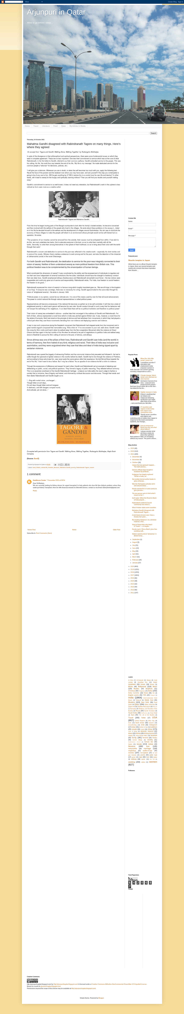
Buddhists (149, 689)
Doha (150, 691)
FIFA (144, 695)
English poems (133, 695)
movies (131, 753)
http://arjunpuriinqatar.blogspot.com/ (66, 984)
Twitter (143, 718)
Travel (35, 126)
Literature (46, 126)
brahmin (151, 723)
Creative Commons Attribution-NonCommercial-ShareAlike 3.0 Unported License (118, 984)
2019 (132, 569)
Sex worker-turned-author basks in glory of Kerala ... (143, 480)
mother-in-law (147, 751)
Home (27, 126)
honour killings (137, 740)
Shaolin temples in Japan (139, 260)
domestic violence (147, 731)
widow (143, 762)
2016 (132, 578)
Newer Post (31, 530)
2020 (132, 566)
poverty (73, 467)
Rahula (155, 706)
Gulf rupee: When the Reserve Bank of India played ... (144, 499)
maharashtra (132, 748)
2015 (132, 581)
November (136, 459)
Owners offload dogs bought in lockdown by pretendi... (142, 470)
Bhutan (152, 684)
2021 (132, 454)
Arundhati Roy (143, 682)
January (135, 563)
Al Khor (130, 680)
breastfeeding (132, 725)
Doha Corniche (133, 693)
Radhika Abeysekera (144, 706)
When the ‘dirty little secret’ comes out (147, 359)
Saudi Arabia (132, 713)
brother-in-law (143, 727)
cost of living (132, 731)
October (135, 462)
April (134, 554)
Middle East (149, 700)
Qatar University (150, 704)
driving (138, 733)
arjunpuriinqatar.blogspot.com (50, 986)
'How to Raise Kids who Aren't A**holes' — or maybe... (142, 525)
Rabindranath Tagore (82, 467)
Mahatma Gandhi (65, 467)
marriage (147, 748)
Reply (35, 491)
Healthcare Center (39, 480)
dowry (130, 733)
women (153, 761)
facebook (154, 735)
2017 (132, 575)
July (133, 545)
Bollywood (142, 686)
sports (143, 759)
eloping (130, 735)
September (136, 539)
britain (133, 727)
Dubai (146, 693)
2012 (132, 590)
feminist (145, 738)
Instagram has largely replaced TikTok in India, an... (142, 475)
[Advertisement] (142, 176)
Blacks (130, 686)
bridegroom (153, 725)
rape (140, 757)
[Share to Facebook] (66, 464)
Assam (143, 684)
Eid (153, 693)
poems (142, 755)
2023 (132, 448)
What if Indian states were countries (144, 507)
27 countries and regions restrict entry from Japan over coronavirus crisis (147, 409)
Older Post (116, 530)
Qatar (63, 126)
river (147, 757)
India (131, 697)
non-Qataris (144, 753)
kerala (139, 744)
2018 (132, 572)
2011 (132, 593)
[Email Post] (55, 464)
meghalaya (132, 751)
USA (154, 717)
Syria (132, 715)
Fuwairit (152, 695)
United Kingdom (140, 720)
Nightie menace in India (148, 392)
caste (142, 729)
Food (55, 126)
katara (130, 744)
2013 (132, 587)
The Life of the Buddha (147, 715)
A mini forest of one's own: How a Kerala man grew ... (143, 516)
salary (155, 757)
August (134, 542)
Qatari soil (131, 706)
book (34, 467)
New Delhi (145, 702)
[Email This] (59, 464)
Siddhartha (144, 713)
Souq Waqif (153, 713)
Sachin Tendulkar (149, 711)
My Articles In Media (77, 126)
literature (56, 467)
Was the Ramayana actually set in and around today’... (143, 485)
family (134, 738)
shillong (133, 759)
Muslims (131, 702)
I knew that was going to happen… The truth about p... (143, 466)
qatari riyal (153, 755)
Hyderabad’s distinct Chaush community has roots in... (142, 503)
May (134, 551)
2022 (132, 451)
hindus (154, 738)
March (134, 557)
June (134, 548)
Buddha (136, 689)
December (136, 457)
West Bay (151, 720)
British (38, 467)
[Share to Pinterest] (68, 464)
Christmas (131, 691)
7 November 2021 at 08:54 (56, 480)
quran (133, 757)
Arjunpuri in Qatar (56, 12)
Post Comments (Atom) (44, 533)
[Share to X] (64, 464)
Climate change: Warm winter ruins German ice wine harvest (148, 377)
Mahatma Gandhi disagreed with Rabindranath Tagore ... (143, 511)
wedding (131, 762)
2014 (132, 584)
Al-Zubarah (140, 680)
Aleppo (149, 680)
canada (134, 729)
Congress (142, 691)
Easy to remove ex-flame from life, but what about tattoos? (148, 427)
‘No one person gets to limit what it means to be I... (143, 494)
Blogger (101, 998)
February (135, 560)
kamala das (148, 742)
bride (143, 725)
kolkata (150, 744)
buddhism (153, 727)
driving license (149, 733)
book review (140, 723)
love (147, 746)
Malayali (138, 700)
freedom (50, 467)
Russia (138, 711)
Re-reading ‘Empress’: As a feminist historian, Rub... (144, 520)
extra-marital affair (141, 735)
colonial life (44, 467)
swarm (92, 467)
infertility (150, 740)
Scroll (36, 458)
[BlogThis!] (61, 464)
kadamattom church (134, 742)
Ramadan (133, 708)
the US (152, 759)
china (150, 729)
